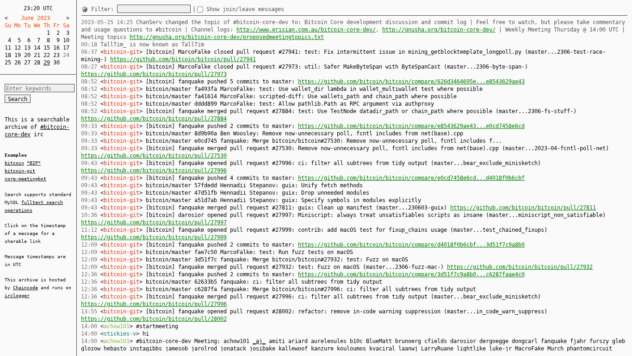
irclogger (17, 295)
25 (8, 62)
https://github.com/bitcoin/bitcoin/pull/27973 (154, 74)
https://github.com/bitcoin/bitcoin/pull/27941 (183, 59)
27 (27, 62)
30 (56, 62)
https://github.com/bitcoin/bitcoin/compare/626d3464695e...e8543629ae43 (411, 81)
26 (17, 62)
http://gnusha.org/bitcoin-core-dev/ (439, 29)
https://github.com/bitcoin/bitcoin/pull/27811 (523, 207)
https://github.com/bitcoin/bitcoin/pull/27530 (154, 156)
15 (46, 47)
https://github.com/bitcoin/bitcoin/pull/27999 (154, 237)
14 (37, 47)
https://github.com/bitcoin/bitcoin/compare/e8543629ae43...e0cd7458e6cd (411, 126)
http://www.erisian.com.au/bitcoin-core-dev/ (306, 29)
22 (46, 55)
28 (37, 62)
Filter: (104, 9)
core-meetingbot (25, 178)
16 (56, 47)
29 (46, 62)
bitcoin (14, 162)
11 (8, 47)
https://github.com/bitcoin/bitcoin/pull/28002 (154, 319)
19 (17, 55)
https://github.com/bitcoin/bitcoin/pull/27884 (154, 118)
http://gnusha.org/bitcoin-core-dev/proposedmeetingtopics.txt (227, 37)
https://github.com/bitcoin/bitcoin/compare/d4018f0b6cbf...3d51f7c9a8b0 (411, 245)
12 (17, 47)
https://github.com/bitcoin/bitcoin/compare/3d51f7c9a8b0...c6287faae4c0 (411, 274)
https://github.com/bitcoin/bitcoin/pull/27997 (154, 222)
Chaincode (25, 287)
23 (56, 55)
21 (37, 55)
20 (27, 55)
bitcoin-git (20, 170)
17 (66, 47)
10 (66, 40)
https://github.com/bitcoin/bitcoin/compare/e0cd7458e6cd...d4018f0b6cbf (411, 178)
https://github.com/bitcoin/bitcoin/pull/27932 (520, 267)
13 (27, 47)
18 (8, 55)
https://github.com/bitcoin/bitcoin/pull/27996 (154, 170)
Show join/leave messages (245, 9)
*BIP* (34, 162)
